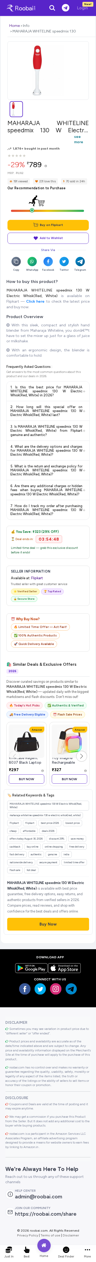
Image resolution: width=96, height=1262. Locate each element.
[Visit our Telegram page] (71, 989)
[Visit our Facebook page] (25, 989)
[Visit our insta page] (56, 989)
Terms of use (50, 1235)
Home (14, 25)
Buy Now (26, 779)
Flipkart (37, 578)
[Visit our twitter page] (40, 989)
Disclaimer (71, 1235)
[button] (81, 756)
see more (78, 139)
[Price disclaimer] (46, 166)
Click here (35, 301)
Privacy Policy (27, 1235)
